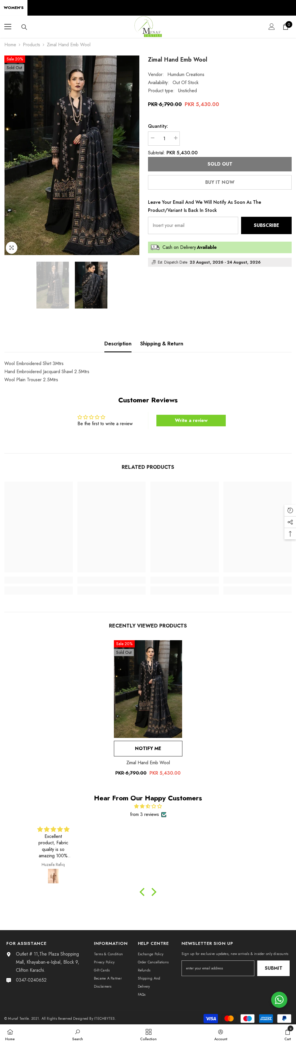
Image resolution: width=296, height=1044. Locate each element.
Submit (273, 968)
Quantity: (158, 126)
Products (31, 44)
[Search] (24, 27)
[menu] (7, 26)
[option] (71, 155)
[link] (38, 580)
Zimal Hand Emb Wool (148, 762)
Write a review (191, 420)
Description (118, 343)
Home (10, 44)
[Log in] (272, 26)
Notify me (148, 748)
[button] (144, 892)
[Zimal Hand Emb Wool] (148, 689)
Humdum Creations (185, 74)
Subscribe (266, 225)
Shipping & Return (161, 343)
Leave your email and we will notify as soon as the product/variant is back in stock (204, 206)
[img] (147, 806)
